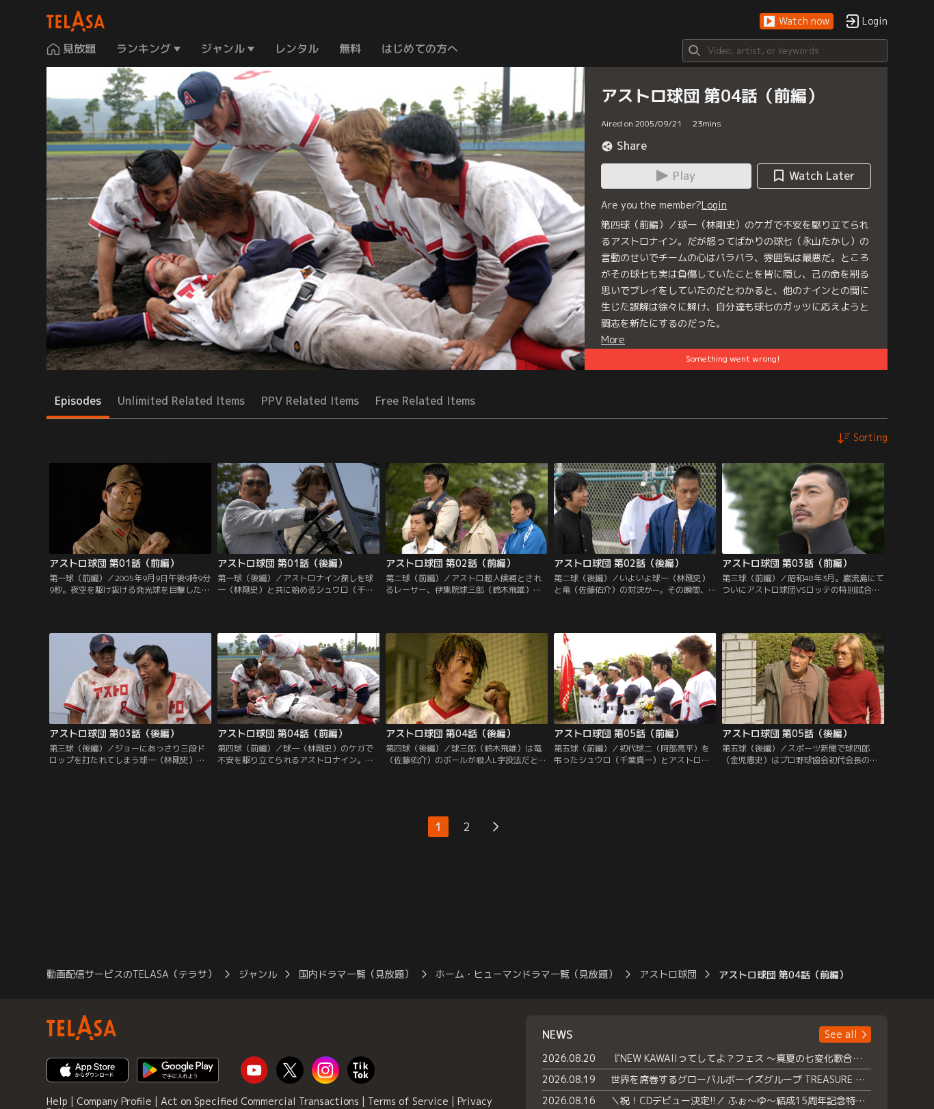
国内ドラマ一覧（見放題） (356, 973)
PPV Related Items (310, 400)
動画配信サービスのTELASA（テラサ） (131, 973)
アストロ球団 (668, 973)
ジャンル (258, 973)
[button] (796, 21)
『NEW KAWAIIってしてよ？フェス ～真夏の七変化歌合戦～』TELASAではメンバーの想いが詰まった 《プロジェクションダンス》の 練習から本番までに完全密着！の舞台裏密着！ (741, 1058)
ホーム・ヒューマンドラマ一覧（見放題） (526, 973)
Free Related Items (425, 400)
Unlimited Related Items (181, 400)
